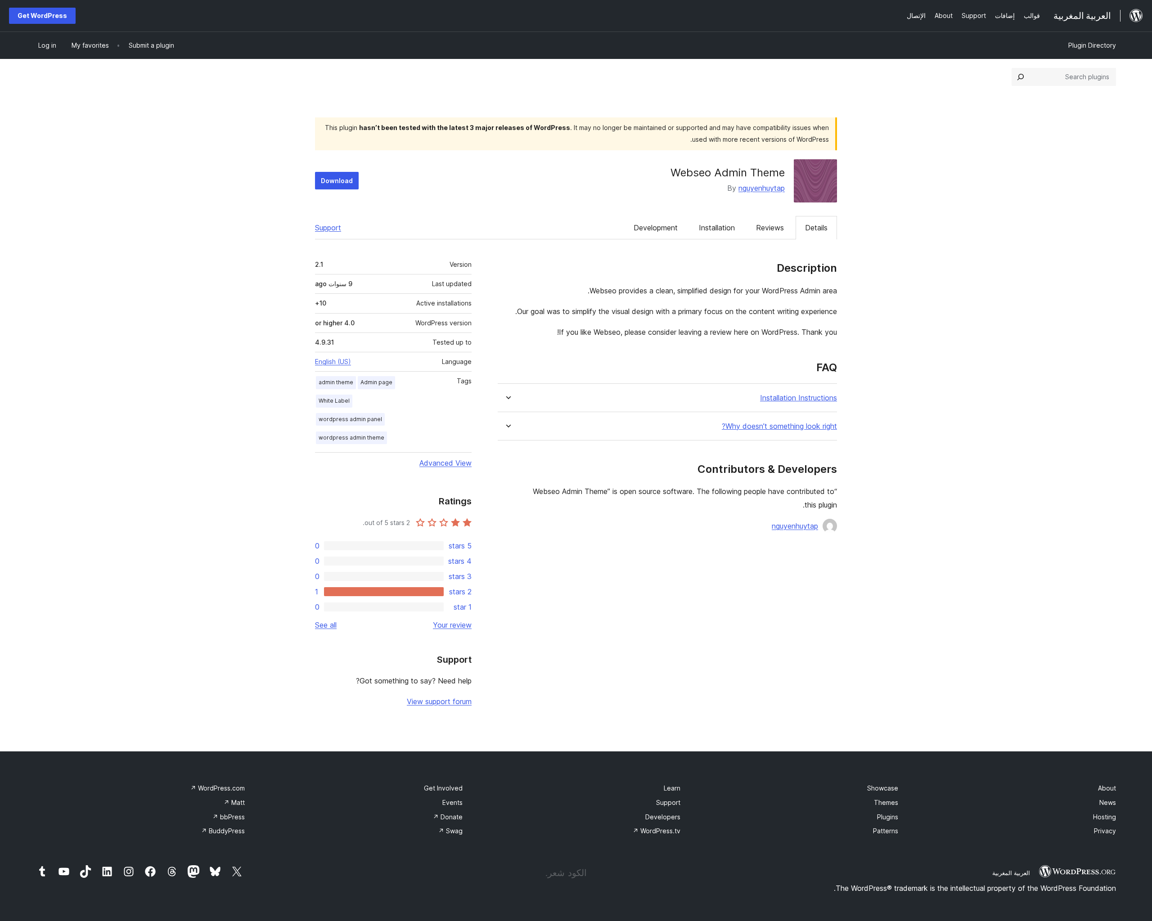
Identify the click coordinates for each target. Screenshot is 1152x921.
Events (452, 802)
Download (337, 180)
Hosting (1104, 817)
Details (816, 227)
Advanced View (445, 462)
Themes (886, 802)
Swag (450, 831)
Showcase (882, 788)
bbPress (228, 817)
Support (328, 227)
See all (326, 624)
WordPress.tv (656, 831)
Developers (662, 817)
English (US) (333, 361)
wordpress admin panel (350, 419)
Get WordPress (42, 15)
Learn (672, 788)
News (1107, 802)
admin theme (336, 382)
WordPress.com (217, 788)
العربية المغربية (1011, 872)
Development (656, 227)
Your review (452, 624)
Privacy (1105, 831)
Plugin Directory (1092, 45)
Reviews (770, 227)
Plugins (887, 817)
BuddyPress (223, 831)
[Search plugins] (1021, 77)
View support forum (439, 701)
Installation (717, 227)
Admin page (376, 382)
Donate (448, 817)
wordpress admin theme (351, 437)
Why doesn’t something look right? (779, 426)
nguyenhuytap (761, 188)
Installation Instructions (798, 398)
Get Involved (443, 788)
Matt (234, 802)
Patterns (885, 831)
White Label (334, 400)
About (1107, 788)
